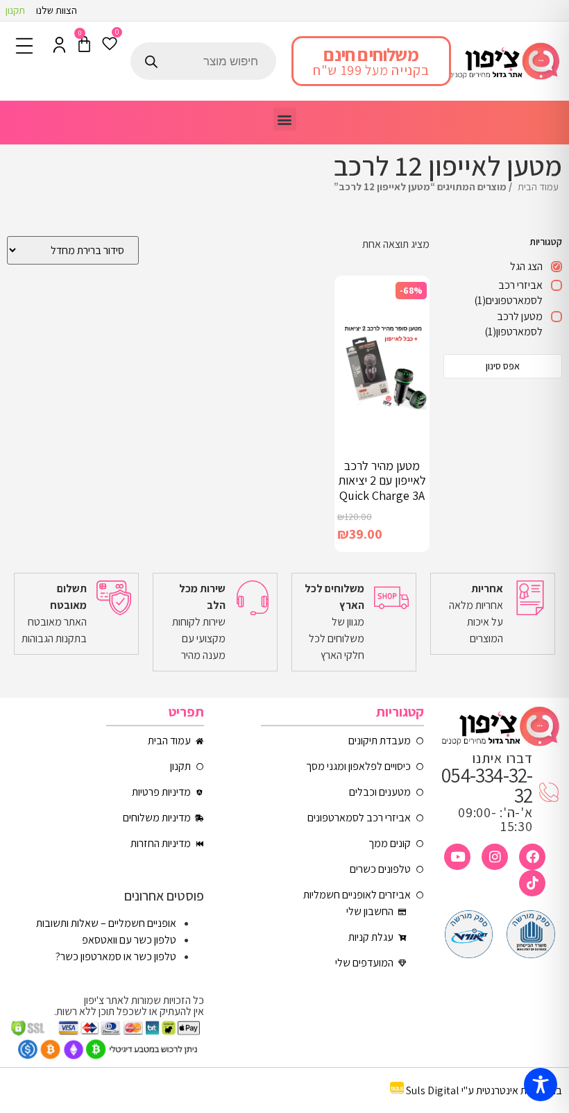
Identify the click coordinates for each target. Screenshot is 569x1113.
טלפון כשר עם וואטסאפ (129, 939)
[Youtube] (457, 857)
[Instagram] (495, 857)
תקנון (15, 10)
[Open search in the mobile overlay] (203, 61)
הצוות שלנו (56, 10)
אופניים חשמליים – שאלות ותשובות (106, 923)
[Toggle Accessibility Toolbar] (541, 1084)
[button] (284, 119)
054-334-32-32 (486, 785)
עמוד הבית (538, 186)
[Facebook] (532, 857)
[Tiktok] (532, 883)
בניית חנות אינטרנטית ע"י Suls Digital (484, 1090)
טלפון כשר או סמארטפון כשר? (116, 956)
